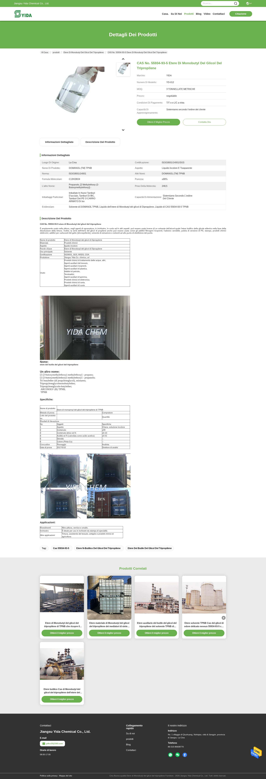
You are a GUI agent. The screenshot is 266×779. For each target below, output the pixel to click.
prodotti (189, 13)
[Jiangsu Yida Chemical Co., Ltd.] (29, 14)
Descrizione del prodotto (100, 142)
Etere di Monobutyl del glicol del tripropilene (84, 52)
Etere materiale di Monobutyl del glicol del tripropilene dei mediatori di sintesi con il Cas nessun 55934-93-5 (109, 625)
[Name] (235, 3)
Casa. (165, 13)
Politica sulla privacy (48, 776)
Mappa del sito (65, 776)
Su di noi (176, 13)
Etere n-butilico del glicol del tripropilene (98, 548)
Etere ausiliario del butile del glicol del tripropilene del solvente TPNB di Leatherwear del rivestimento (157, 625)
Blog (198, 13)
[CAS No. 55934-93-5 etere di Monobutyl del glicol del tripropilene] (77, 94)
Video (207, 13)
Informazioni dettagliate (59, 142)
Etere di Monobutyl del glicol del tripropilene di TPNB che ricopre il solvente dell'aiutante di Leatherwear (62, 625)
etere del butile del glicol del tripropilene (150, 548)
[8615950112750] (170, 755)
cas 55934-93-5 (61, 548)
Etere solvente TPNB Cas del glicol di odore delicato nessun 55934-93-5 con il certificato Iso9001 (204, 625)
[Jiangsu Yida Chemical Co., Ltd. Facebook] (184, 755)
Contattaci (219, 13)
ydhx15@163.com (54, 743)
